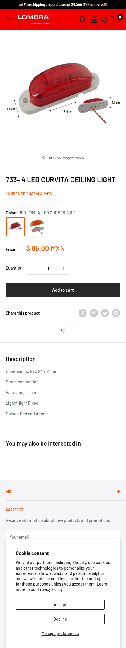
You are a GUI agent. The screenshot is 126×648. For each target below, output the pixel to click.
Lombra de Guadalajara (29, 193)
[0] (115, 19)
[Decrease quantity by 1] (32, 268)
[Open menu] (9, 19)
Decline (60, 618)
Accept (60, 604)
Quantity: (14, 267)
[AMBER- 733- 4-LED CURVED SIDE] (37, 227)
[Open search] (83, 19)
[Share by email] (116, 313)
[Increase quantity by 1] (63, 268)
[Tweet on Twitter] (105, 313)
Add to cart (63, 289)
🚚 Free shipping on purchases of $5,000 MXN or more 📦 (63, 4)
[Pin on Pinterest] (94, 313)
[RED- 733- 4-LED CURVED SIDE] (15, 226)
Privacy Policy (50, 589)
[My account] (94, 19)
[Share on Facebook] (83, 313)
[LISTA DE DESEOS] (63, 330)
